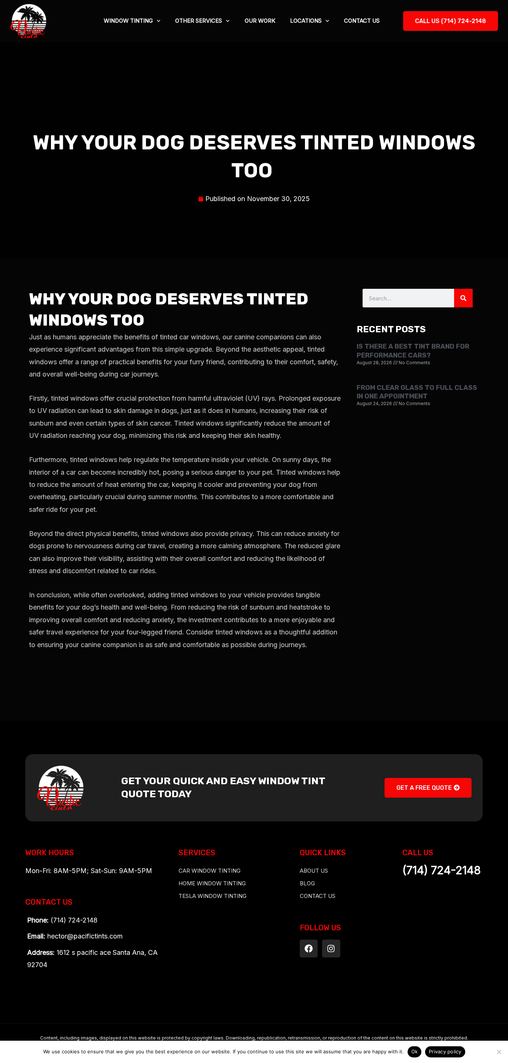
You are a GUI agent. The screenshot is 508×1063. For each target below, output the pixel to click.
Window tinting (128, 20)
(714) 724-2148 (441, 870)
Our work (260, 20)
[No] (498, 1052)
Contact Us (362, 20)
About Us (314, 870)
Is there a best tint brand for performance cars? (413, 350)
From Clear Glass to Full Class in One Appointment (417, 392)
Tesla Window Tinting (213, 895)
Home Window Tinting (212, 883)
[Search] (463, 298)
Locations (306, 20)
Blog (307, 883)
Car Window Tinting (210, 870)
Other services (198, 20)
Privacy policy (445, 1051)
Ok (414, 1051)
